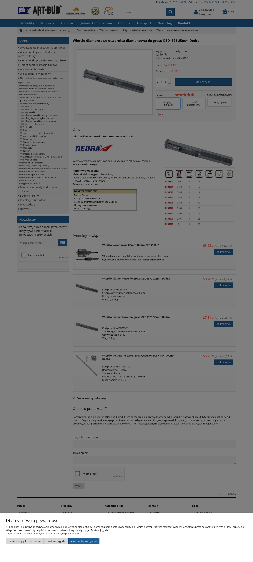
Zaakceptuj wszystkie (84, 541)
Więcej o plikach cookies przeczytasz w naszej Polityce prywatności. (42, 533)
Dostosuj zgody (56, 541)
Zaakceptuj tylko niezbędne (25, 541)
